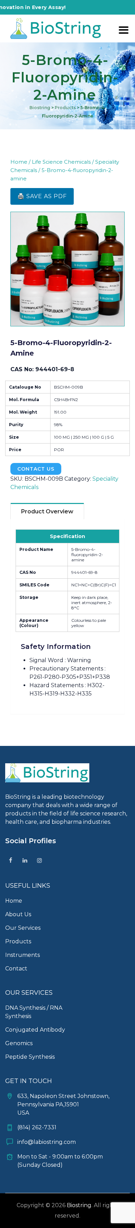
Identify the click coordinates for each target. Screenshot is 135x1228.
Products (18, 941)
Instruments (22, 955)
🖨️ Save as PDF (42, 196)
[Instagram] (39, 860)
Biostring (79, 1205)
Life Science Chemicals (61, 162)
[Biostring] (56, 28)
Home (18, 162)
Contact (16, 968)
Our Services (22, 928)
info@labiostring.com (46, 1142)
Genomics (19, 1043)
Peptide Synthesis (30, 1057)
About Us (18, 914)
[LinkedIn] (25, 860)
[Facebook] (10, 860)
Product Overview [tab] (47, 511)
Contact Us (35, 469)
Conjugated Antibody (35, 1029)
